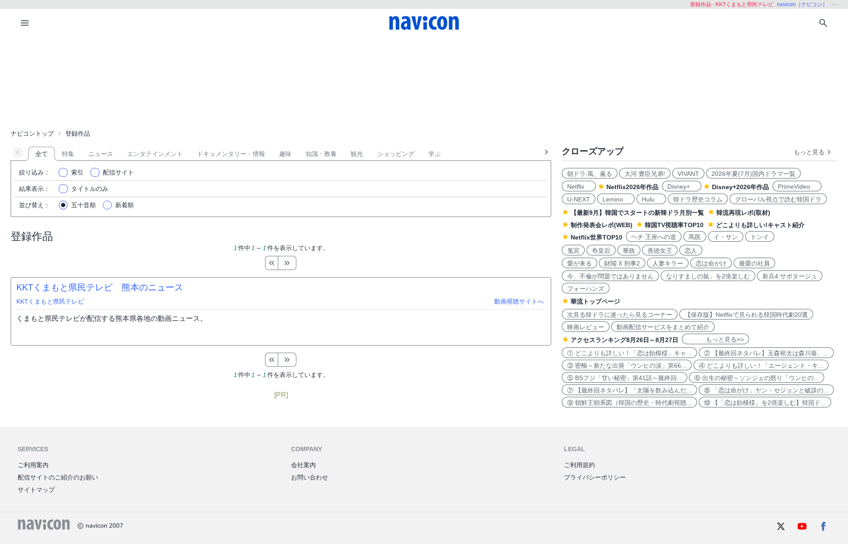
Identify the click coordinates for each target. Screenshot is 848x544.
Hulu (651, 199)
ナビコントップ (32, 133)
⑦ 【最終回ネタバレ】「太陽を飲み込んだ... (629, 390)
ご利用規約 (579, 464)
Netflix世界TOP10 (596, 237)
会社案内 (303, 464)
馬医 (695, 236)
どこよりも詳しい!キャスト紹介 (760, 224)
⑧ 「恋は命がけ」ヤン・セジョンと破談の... (766, 390)
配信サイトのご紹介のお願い (58, 477)
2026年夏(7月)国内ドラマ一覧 (753, 173)
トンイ (759, 236)
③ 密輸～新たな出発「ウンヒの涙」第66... (626, 365)
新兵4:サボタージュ (789, 276)
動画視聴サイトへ (519, 301)
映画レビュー (585, 327)
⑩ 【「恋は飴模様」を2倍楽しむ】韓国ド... (765, 402)
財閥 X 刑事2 (622, 263)
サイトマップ (36, 489)
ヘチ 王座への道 (653, 236)
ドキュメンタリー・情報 (231, 153)
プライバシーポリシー (595, 477)
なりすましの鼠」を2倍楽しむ (708, 276)
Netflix (579, 186)
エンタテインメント (155, 153)
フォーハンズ (585, 288)
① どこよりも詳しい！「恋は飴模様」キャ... (629, 353)
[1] (271, 263)
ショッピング (395, 153)
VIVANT (688, 173)
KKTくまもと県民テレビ (50, 301)
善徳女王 (659, 250)
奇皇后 (601, 250)
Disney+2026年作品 (740, 186)
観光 (357, 153)
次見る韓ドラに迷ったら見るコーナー (619, 314)
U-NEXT (578, 199)
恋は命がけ (711, 263)
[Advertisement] (424, 81)
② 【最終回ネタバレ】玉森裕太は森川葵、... (766, 353)
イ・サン (725, 236)
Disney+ (681, 186)
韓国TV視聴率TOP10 (674, 224)
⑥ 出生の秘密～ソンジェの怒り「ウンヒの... (756, 377)
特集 (68, 153)
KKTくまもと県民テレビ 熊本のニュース (99, 287)
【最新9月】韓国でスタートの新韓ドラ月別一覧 (637, 212)
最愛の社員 (754, 263)
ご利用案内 (33, 464)
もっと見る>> (715, 339)
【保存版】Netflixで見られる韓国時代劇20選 (746, 314)
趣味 (285, 153)
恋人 (691, 250)
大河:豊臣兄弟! (645, 173)
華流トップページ (595, 301)
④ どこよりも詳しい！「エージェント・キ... (761, 365)
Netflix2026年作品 (632, 186)
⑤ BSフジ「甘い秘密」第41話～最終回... (624, 377)
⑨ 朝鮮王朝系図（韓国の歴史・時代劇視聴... (629, 402)
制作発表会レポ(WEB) (601, 224)
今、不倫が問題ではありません (610, 276)
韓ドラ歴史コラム (698, 199)
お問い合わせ (309, 477)
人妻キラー (667, 263)
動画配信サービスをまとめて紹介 (663, 327)
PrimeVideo (797, 186)
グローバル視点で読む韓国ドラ (778, 199)
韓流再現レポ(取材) (743, 212)
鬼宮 (573, 250)
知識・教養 (321, 153)
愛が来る (579, 263)
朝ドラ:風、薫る (589, 173)
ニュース (100, 153)
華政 (629, 250)
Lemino (615, 199)
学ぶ (434, 153)
